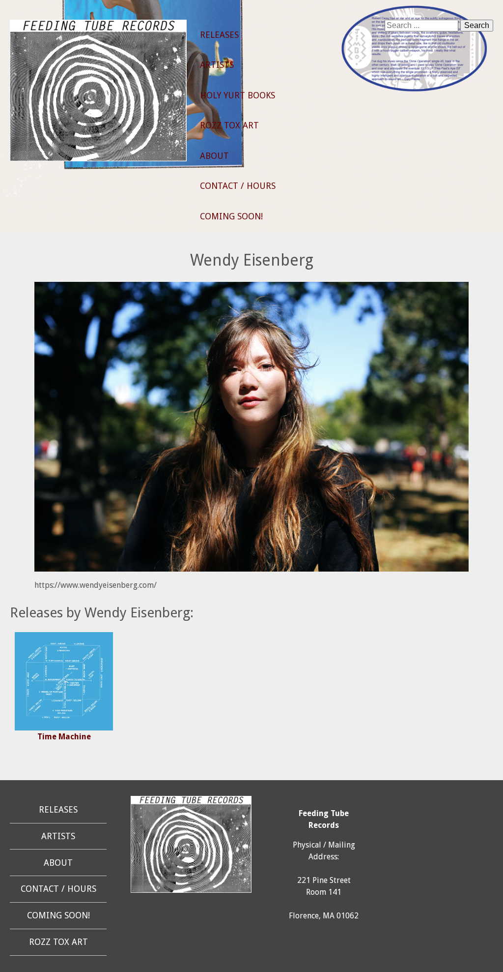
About (214, 156)
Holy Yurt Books (237, 95)
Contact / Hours (238, 186)
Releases (219, 35)
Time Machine (64, 736)
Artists (217, 65)
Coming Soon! (231, 216)
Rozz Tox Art (229, 125)
